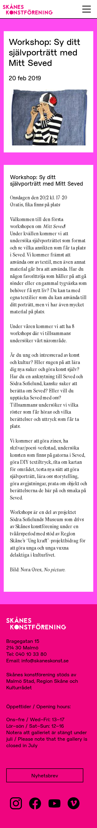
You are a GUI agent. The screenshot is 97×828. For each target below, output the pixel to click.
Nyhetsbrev (44, 775)
